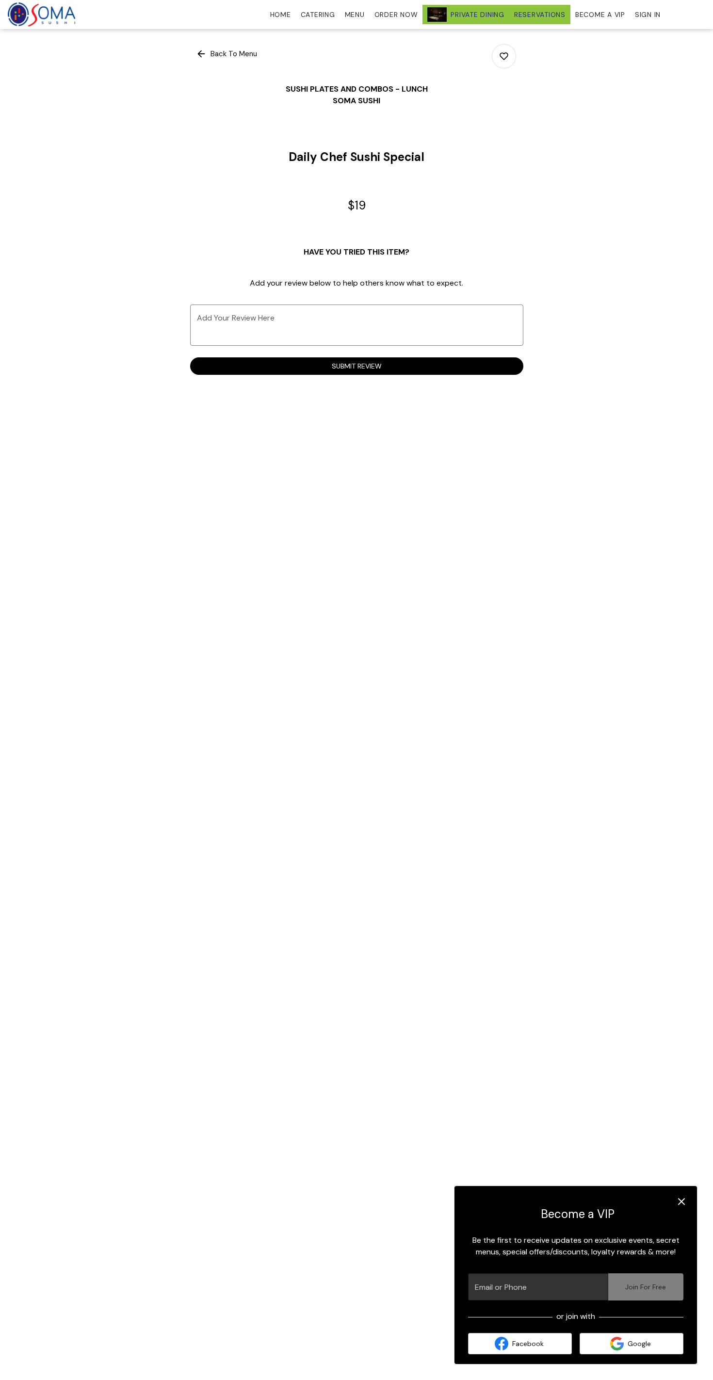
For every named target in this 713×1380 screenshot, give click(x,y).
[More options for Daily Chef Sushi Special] (504, 56)
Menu (355, 14)
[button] (227, 54)
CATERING (318, 14)
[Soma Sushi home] (51, 14)
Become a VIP (600, 14)
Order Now (396, 14)
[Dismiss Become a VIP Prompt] (681, 1201)
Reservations (540, 14)
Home (280, 14)
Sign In (648, 14)
